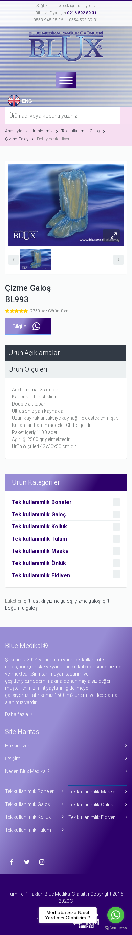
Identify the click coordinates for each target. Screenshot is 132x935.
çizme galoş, (88, 601)
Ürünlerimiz (42, 130)
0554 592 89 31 (83, 20)
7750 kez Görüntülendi (51, 311)
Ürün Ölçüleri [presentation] (27, 369)
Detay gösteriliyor (53, 138)
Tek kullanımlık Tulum (28, 830)
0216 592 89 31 (81, 13)
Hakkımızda (17, 745)
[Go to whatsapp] (115, 915)
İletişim (12, 758)
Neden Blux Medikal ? (27, 771)
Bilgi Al (21, 326)
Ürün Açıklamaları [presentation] (35, 353)
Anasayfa (13, 130)
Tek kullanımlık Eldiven (92, 817)
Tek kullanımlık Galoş (80, 130)
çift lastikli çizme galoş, (49, 601)
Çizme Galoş (16, 138)
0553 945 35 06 (48, 20)
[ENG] (12, 95)
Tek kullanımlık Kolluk (28, 817)
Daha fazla (17, 714)
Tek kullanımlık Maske (91, 791)
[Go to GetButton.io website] (116, 928)
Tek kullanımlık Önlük (90, 804)
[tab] (65, 353)
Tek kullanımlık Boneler (29, 791)
